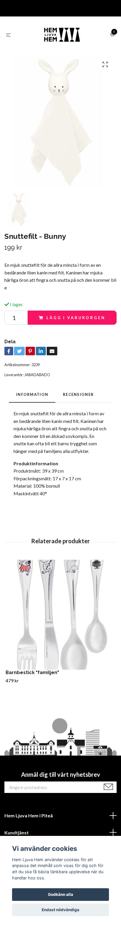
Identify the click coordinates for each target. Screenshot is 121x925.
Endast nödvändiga (60, 909)
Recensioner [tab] (78, 394)
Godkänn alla (60, 894)
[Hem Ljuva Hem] (62, 34)
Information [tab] (32, 394)
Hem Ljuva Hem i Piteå (28, 815)
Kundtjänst (16, 832)
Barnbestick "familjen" (32, 672)
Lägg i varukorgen (75, 317)
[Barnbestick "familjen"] (60, 615)
